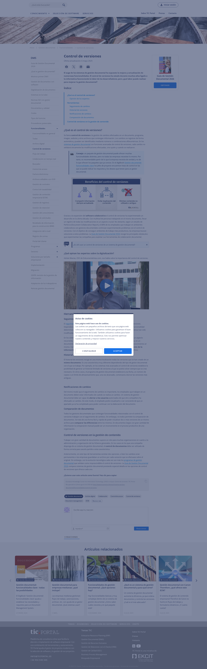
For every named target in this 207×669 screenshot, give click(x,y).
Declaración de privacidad (86, 343)
